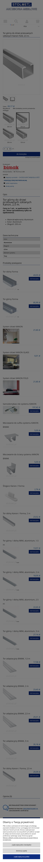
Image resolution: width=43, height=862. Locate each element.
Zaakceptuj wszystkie (21, 857)
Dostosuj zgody (21, 851)
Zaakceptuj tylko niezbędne (21, 845)
